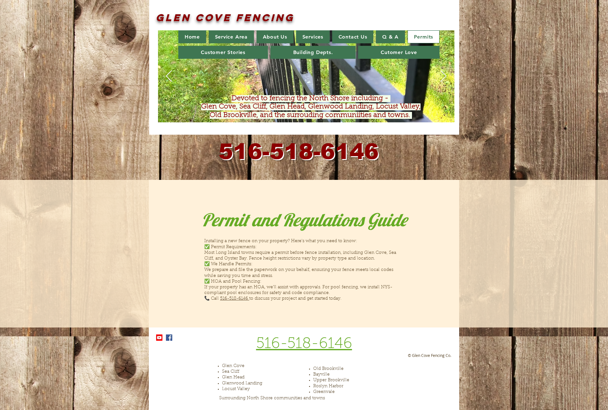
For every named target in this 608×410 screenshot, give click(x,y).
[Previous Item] (169, 76)
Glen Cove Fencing (225, 17)
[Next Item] (443, 76)
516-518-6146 (234, 299)
